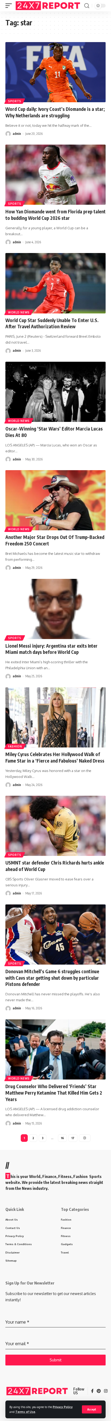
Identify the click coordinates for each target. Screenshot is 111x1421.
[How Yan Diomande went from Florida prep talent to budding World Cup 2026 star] (55, 175)
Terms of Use (25, 1411)
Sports (14, 101)
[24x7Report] (48, 5)
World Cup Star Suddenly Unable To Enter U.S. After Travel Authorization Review (52, 323)
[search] (87, 6)
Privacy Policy (63, 1407)
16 (62, 1138)
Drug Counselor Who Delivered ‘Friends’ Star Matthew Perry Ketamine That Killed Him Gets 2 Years (53, 1092)
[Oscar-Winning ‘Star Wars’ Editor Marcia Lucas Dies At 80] (55, 392)
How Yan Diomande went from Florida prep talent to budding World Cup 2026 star (55, 215)
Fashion (15, 746)
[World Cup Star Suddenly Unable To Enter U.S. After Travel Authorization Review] (55, 283)
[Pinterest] (99, 1391)
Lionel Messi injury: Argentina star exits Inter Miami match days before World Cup (51, 649)
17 (72, 1138)
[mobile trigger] (10, 5)
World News (19, 312)
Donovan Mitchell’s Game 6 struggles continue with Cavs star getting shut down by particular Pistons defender (52, 977)
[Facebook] (92, 1391)
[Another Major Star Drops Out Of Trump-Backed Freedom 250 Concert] (55, 500)
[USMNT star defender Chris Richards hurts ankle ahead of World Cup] (55, 826)
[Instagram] (105, 1391)
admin (17, 134)
